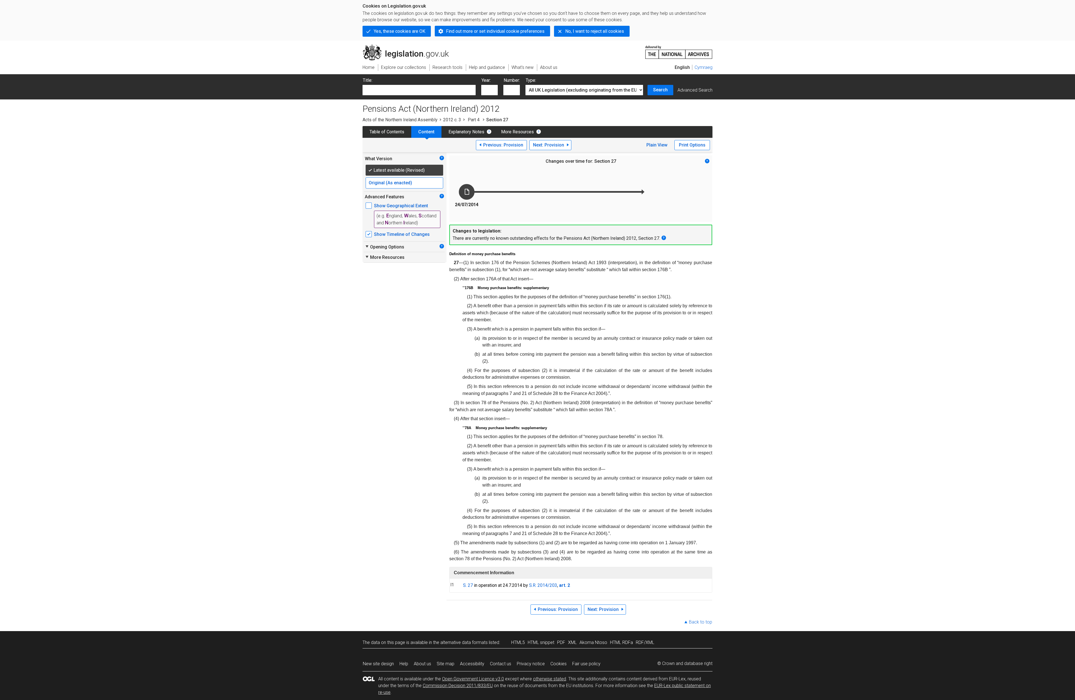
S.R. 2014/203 (543, 585)
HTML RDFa (621, 642)
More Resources (517, 131)
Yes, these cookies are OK (399, 31)
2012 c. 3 (452, 119)
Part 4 (474, 119)
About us (422, 663)
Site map (445, 663)
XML (572, 642)
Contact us (500, 663)
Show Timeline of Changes (402, 234)
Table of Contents (387, 131)
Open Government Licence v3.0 (473, 679)
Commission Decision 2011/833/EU (458, 685)
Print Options (692, 145)
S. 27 (468, 585)
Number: (512, 80)
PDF (561, 642)
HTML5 (518, 642)
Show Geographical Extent (401, 205)
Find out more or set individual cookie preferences (495, 31)
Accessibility (472, 663)
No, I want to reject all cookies (594, 31)
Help (403, 663)
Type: (531, 80)
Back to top (700, 622)
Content (426, 131)
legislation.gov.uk (408, 46)
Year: (486, 80)
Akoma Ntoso (593, 642)
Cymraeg (703, 67)
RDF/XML (645, 642)
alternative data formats (464, 642)
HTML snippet (541, 642)
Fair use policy (586, 663)
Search (660, 89)
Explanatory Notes (466, 131)
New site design (378, 663)
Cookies (558, 663)
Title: (367, 80)
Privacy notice (531, 663)
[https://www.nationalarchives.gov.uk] (678, 50)
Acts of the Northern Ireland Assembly (400, 119)
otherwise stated (549, 679)
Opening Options (384, 247)
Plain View (656, 145)
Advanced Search (694, 90)
